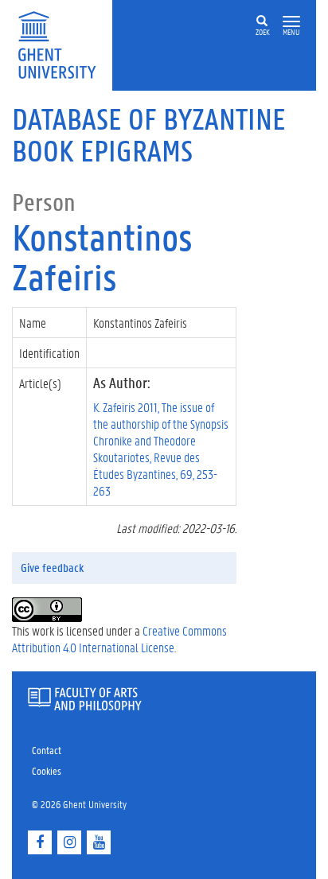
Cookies (46, 770)
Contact (46, 749)
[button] (291, 21)
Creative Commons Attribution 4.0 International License (119, 638)
